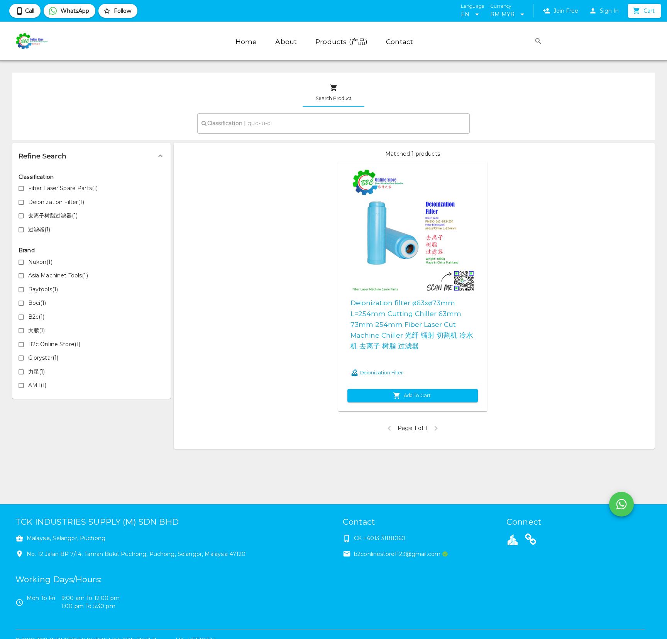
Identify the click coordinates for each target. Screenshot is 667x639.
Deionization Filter (381, 373)
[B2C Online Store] (530, 540)
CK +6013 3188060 (379, 538)
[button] (91, 156)
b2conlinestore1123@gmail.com (397, 554)
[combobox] (333, 123)
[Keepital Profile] (512, 539)
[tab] (333, 93)
